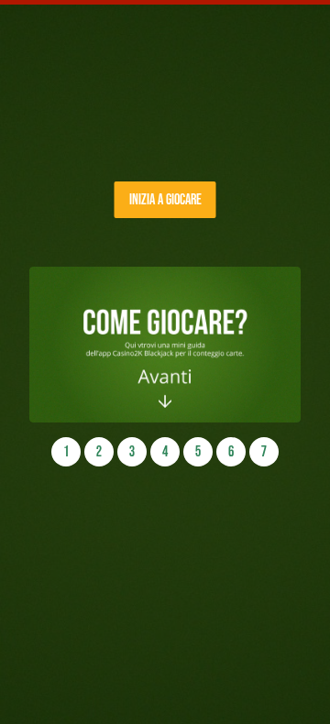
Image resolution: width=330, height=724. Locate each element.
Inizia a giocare (165, 199)
